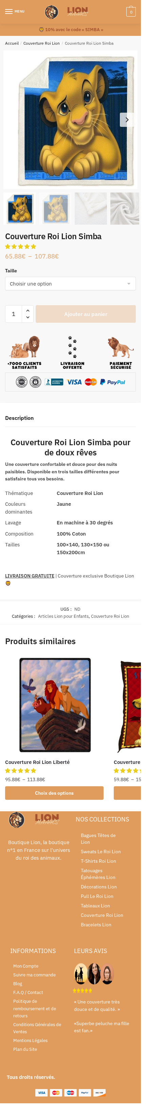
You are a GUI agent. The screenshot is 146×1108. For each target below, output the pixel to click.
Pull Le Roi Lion (97, 896)
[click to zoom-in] (73, 119)
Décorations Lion (99, 887)
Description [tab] (19, 417)
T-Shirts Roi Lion (98, 861)
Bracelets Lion (96, 925)
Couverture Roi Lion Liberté (37, 762)
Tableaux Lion (95, 906)
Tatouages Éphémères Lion (98, 873)
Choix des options (54, 793)
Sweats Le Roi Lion (101, 852)
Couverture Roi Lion (41, 43)
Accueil (12, 43)
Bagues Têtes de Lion (98, 838)
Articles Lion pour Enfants (63, 616)
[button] (127, 120)
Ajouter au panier (85, 314)
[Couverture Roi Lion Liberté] (54, 705)
